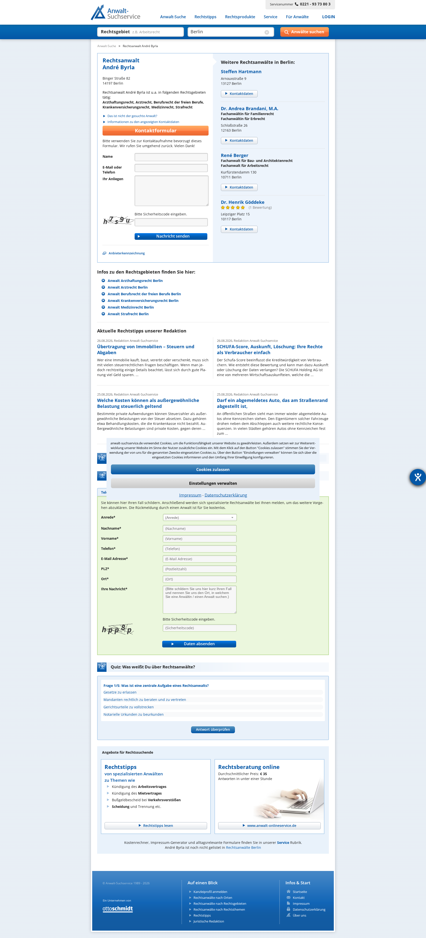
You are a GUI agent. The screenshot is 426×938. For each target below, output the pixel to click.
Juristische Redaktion (209, 921)
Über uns (299, 915)
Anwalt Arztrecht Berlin (128, 287)
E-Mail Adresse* (114, 558)
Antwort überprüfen (213, 729)
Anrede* (108, 517)
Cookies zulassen (213, 469)
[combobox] (200, 517)
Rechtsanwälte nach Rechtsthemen (219, 909)
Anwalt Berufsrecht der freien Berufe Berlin (144, 294)
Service (270, 16)
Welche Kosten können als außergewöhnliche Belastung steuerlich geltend (148, 403)
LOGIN (328, 16)
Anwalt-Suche (173, 16)
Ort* (105, 578)
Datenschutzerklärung (226, 495)
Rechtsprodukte (240, 16)
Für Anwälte (297, 16)
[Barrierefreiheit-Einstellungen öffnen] (418, 477)
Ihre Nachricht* (114, 589)
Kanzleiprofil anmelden (210, 892)
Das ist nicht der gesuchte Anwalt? (132, 116)
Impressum (190, 495)
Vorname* (110, 538)
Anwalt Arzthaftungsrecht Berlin (135, 280)
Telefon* (108, 548)
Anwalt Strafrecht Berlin (128, 314)
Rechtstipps (205, 16)
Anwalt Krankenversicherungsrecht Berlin (143, 300)
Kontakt (299, 897)
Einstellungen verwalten (213, 483)
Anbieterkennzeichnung (127, 253)
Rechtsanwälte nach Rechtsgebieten (220, 903)
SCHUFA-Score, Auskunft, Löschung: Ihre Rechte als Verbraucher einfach (270, 349)
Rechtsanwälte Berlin (243, 847)
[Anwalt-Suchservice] (118, 13)
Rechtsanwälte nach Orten (213, 898)
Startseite (300, 891)
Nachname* (111, 528)
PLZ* (105, 568)
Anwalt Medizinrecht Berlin (131, 307)
